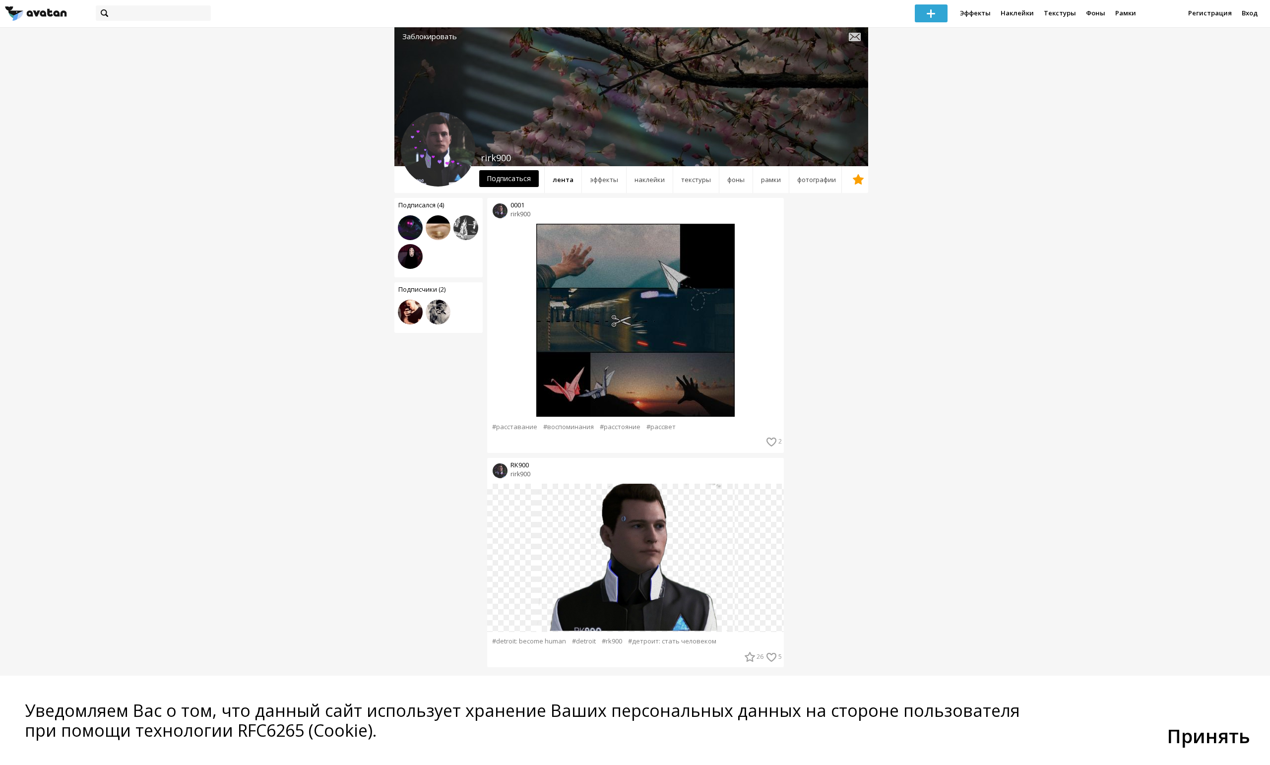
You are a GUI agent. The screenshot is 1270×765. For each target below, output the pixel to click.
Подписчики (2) (421, 289)
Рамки (1125, 12)
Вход (1250, 12)
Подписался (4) (421, 204)
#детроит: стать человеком (672, 641)
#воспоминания (568, 427)
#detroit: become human (529, 641)
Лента (563, 179)
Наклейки (1017, 12)
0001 (517, 205)
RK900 (519, 465)
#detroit (584, 641)
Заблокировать (429, 36)
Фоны (1095, 12)
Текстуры (1060, 12)
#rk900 (612, 641)
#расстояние (620, 427)
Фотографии (816, 179)
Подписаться (509, 178)
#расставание (514, 427)
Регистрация (1210, 12)
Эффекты (975, 12)
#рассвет (661, 427)
